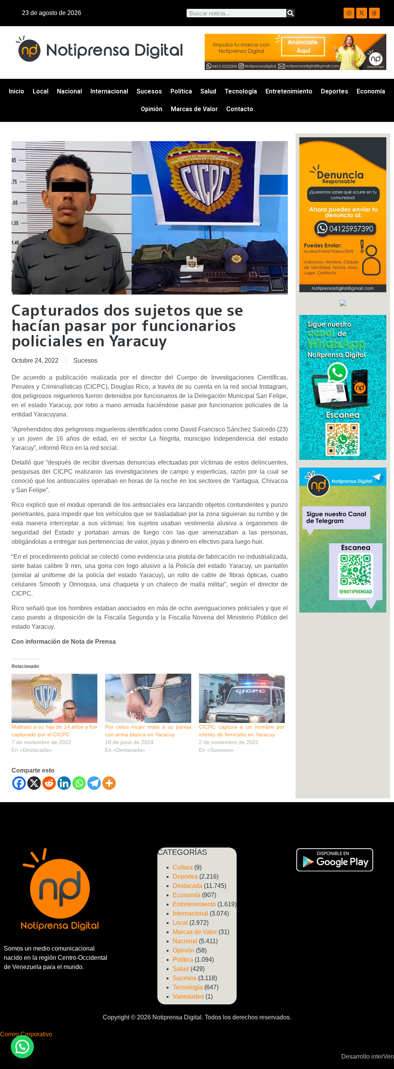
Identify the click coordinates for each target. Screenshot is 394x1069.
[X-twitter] (361, 13)
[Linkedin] (64, 783)
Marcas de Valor (194, 109)
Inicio (16, 91)
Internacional (109, 91)
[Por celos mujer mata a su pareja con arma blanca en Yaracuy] (148, 698)
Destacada (187, 886)
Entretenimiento (288, 91)
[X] (34, 783)
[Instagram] (349, 13)
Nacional (69, 91)
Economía (371, 91)
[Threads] (374, 13)
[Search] (290, 13)
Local (40, 91)
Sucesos (149, 91)
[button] (22, 1046)
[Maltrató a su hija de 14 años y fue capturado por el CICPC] (54, 698)
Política (181, 91)
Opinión (151, 109)
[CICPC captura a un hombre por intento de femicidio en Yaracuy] (242, 698)
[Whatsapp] (79, 783)
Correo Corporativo (26, 1034)
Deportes (334, 91)
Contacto (239, 109)
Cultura (183, 867)
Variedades (188, 996)
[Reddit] (49, 783)
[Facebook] (19, 783)
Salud (208, 91)
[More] (109, 783)
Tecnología (241, 91)
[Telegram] (94, 783)
